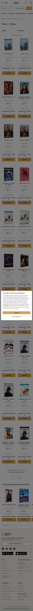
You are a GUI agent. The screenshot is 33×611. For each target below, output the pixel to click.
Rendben (16, 312)
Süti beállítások (16, 316)
